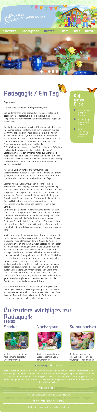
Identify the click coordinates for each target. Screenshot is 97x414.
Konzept (49, 31)
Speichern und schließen (48, 401)
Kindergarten (30, 31)
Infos (76, 31)
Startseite (9, 31)
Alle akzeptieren (48, 387)
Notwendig (42, 366)
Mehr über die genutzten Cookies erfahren (48, 407)
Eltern (64, 31)
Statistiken (57, 366)
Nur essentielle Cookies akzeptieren (48, 394)
